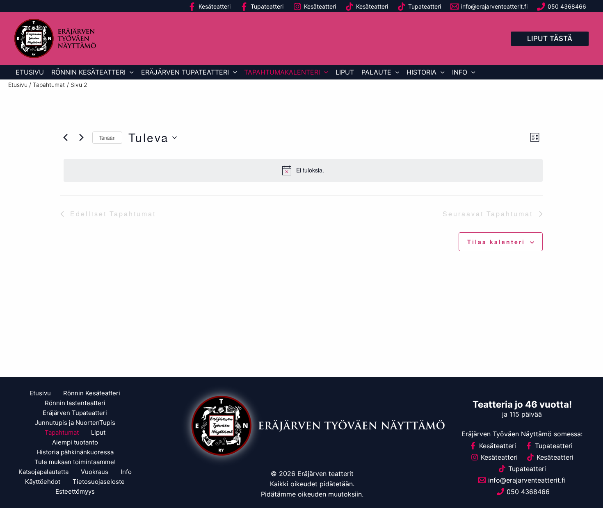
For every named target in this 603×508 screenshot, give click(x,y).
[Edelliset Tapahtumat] (65, 138)
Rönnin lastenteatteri (75, 403)
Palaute (376, 72)
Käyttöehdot (42, 481)
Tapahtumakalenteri (282, 72)
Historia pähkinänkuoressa (75, 452)
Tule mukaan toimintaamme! (75, 462)
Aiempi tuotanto (75, 442)
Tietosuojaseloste (99, 481)
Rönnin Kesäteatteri (88, 72)
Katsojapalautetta (43, 472)
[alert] (303, 170)
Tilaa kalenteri (496, 242)
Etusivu (30, 72)
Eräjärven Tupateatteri (185, 72)
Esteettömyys (75, 491)
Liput (345, 72)
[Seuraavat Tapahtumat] (81, 138)
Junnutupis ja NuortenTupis (75, 422)
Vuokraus (94, 472)
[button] (550, 39)
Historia (421, 72)
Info (459, 72)
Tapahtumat (62, 432)
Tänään (107, 137)
